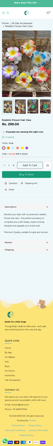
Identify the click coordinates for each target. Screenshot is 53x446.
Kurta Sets (10, 375)
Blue (13, 148)
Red (17, 148)
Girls (7, 361)
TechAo (32, 420)
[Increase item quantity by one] (13, 165)
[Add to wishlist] (47, 165)
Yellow (22, 148)
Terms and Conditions (15, 430)
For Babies (10, 357)
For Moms (10, 371)
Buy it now (26, 174)
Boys (7, 366)
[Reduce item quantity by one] (4, 165)
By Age (8, 352)
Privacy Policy (34, 425)
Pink (3, 148)
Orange (8, 148)
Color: (7, 143)
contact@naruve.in (20, 405)
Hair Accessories (12, 380)
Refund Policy (18, 425)
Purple (26, 148)
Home (8, 348)
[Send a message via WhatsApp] (5, 441)
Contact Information (38, 430)
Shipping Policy (26, 435)
